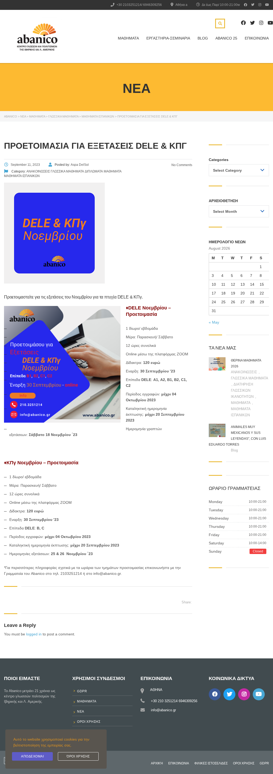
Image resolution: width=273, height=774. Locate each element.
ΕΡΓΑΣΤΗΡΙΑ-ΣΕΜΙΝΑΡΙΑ (168, 38)
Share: (187, 602)
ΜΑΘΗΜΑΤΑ (128, 38)
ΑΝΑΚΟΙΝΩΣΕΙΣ (244, 372)
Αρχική (157, 763)
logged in (34, 634)
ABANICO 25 (226, 38)
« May (214, 322)
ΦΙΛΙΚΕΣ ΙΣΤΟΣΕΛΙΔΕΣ (211, 763)
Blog (203, 38)
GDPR (264, 763)
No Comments (181, 165)
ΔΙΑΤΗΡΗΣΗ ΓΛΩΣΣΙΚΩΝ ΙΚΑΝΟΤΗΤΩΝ (243, 390)
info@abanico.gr (163, 710)
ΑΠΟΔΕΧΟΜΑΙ (32, 756)
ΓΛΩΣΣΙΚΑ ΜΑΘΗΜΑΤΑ (249, 378)
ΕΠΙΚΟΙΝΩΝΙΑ (257, 38)
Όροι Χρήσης (78, 756)
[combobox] (239, 170)
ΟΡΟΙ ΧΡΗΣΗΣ (243, 763)
